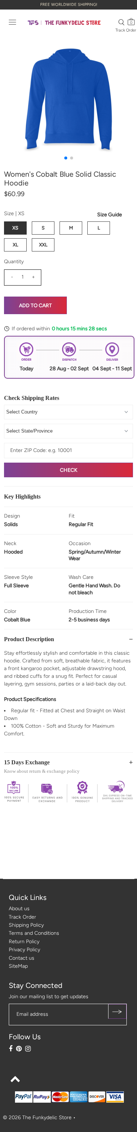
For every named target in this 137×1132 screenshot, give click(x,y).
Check (68, 470)
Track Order (125, 30)
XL (15, 244)
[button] (65, 158)
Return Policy (24, 941)
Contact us (21, 958)
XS (15, 228)
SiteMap (18, 966)
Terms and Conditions (34, 933)
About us (19, 908)
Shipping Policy (26, 925)
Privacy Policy (24, 950)
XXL (43, 244)
